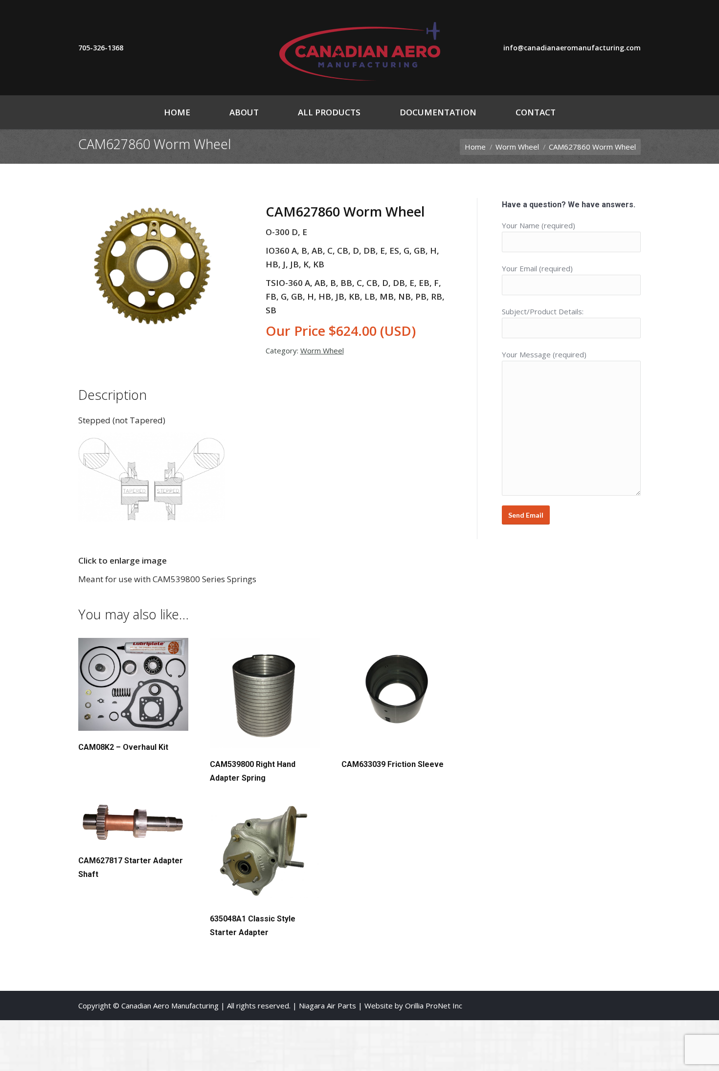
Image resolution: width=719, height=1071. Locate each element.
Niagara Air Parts (327, 1005)
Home (475, 147)
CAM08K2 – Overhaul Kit (123, 747)
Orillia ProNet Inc (433, 1005)
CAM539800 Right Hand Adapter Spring (252, 771)
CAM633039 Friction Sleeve (392, 764)
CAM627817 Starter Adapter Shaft (130, 867)
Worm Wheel (517, 147)
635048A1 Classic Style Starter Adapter (252, 925)
